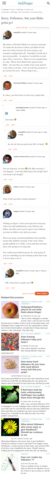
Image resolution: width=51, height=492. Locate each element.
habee (16, 187)
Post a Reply (42, 293)
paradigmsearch (22, 107)
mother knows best (21, 156)
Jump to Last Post (22, 27)
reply (5, 76)
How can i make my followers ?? (31, 458)
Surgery (24, 454)
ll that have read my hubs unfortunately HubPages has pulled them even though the (33, 393)
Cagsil (16, 211)
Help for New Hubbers (31, 334)
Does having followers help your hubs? (31, 339)
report (10, 76)
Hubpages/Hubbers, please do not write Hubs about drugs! (32, 309)
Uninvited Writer (20, 83)
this (23, 110)
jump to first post (28, 293)
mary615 (17, 32)
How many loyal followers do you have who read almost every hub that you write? (33, 366)
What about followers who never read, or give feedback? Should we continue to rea (32, 429)
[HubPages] (25, 3)
